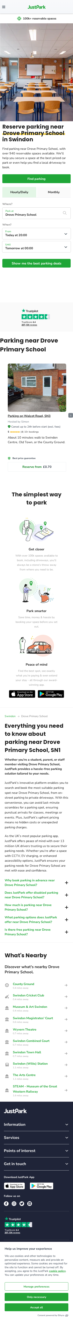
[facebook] (6, 1203)
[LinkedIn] (29, 1203)
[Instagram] (14, 1203)
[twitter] (21, 1203)
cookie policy (57, 1271)
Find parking (36, 179)
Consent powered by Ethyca (51, 1315)
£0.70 (37, 467)
